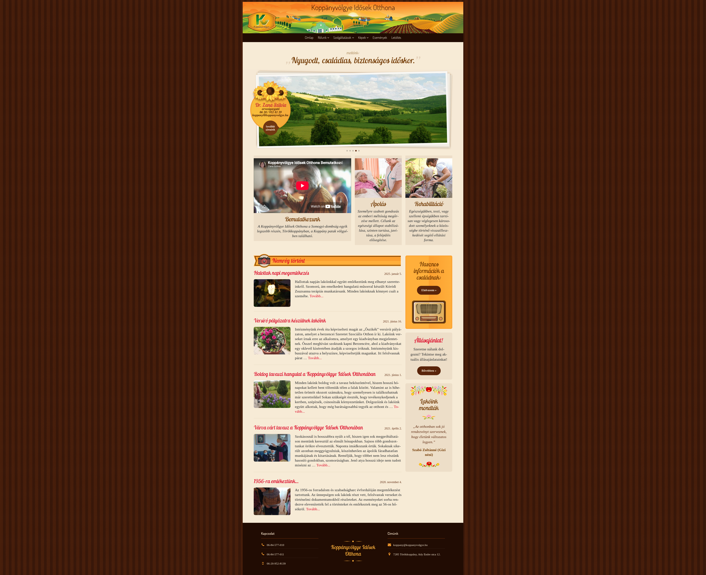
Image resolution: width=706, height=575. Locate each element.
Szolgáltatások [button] (342, 37)
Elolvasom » (428, 290)
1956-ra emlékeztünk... (276, 481)
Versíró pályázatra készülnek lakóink (290, 320)
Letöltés (396, 37)
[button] (347, 150)
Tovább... (316, 296)
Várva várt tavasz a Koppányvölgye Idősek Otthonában (308, 427)
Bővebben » (429, 370)
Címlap (309, 37)
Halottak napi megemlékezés (281, 272)
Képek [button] (362, 37)
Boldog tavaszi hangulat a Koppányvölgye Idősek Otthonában (315, 374)
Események (380, 37)
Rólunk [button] (322, 37)
